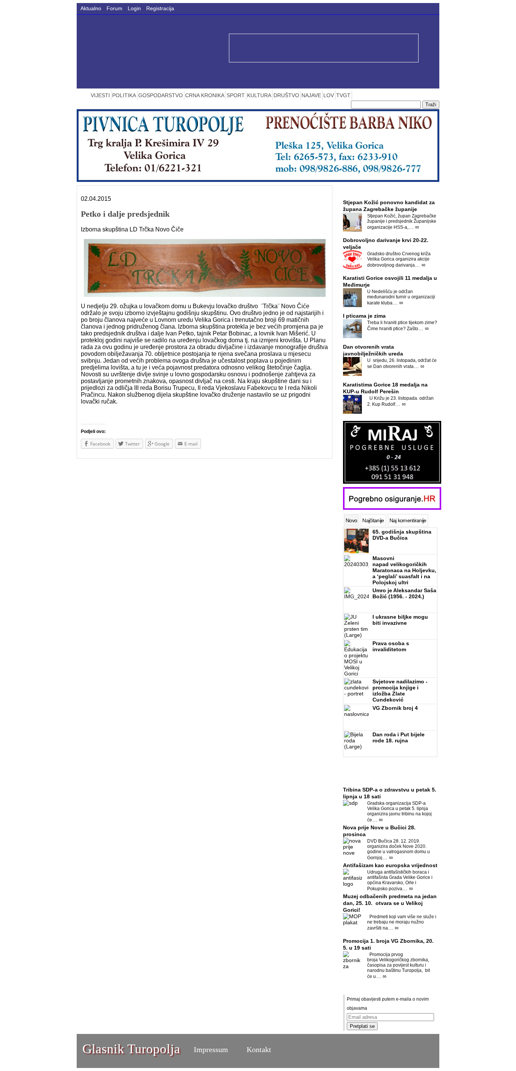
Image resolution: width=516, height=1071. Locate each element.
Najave (311, 95)
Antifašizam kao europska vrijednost (390, 865)
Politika (124, 95)
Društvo (286, 95)
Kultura (259, 95)
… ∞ (413, 227)
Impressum (211, 1049)
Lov (328, 95)
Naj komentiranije (407, 520)
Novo (351, 520)
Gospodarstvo (160, 95)
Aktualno (90, 8)
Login (134, 8)
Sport (236, 95)
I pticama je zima (364, 316)
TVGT (343, 95)
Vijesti (100, 95)
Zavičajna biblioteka (371, 190)
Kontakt (259, 1049)
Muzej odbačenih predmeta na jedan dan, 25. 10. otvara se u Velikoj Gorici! (390, 903)
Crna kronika (204, 95)
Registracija (160, 8)
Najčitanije (373, 520)
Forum (114, 8)
